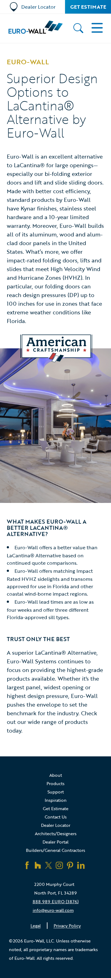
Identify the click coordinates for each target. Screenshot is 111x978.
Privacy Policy (67, 925)
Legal (36, 925)
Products (55, 783)
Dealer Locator (38, 7)
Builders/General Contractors (55, 850)
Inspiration (56, 800)
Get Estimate (88, 7)
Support (55, 792)
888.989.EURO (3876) (56, 901)
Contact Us (56, 817)
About (55, 775)
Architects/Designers (55, 833)
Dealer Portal (55, 842)
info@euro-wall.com (53, 910)
